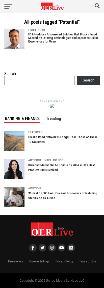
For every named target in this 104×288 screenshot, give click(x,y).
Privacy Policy (64, 261)
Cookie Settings (39, 261)
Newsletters (15, 261)
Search (10, 74)
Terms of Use (87, 261)
